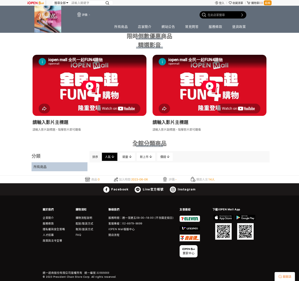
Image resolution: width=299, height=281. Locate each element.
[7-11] (190, 221)
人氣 (108, 156)
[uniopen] (190, 229)
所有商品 (121, 27)
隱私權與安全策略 (54, 229)
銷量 (125, 156)
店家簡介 (144, 27)
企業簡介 (48, 217)
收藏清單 (237, 2)
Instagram (186, 189)
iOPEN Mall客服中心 (121, 229)
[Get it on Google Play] (245, 227)
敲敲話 (287, 276)
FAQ (78, 234)
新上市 (144, 156)
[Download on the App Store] (224, 227)
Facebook (119, 189)
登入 (221, 2)
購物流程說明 (84, 217)
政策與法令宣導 (52, 240)
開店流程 (114, 234)
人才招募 (48, 234)
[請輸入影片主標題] (89, 114)
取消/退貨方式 (85, 229)
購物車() (257, 2)
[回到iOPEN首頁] (35, 2)
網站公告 (168, 27)
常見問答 (192, 27)
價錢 (163, 156)
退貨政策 (239, 27)
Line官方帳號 (153, 189)
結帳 (268, 2)
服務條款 (215, 27)
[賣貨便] (190, 240)
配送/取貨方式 (85, 223)
